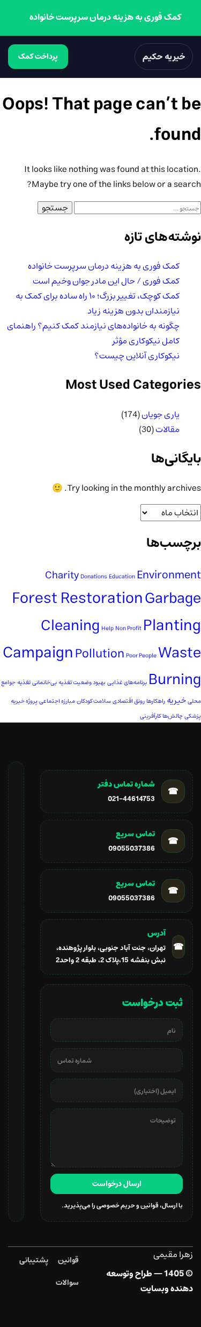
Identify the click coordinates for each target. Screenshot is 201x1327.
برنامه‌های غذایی (127, 682)
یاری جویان (161, 414)
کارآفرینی (150, 716)
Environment (169, 575)
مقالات (167, 429)
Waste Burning (174, 666)
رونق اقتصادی (129, 701)
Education (122, 577)
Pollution (99, 654)
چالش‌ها (172, 716)
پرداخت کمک (38, 56)
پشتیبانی (33, 1260)
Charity (62, 575)
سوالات (67, 1282)
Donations (93, 577)
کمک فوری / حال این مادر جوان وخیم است (106, 280)
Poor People (141, 656)
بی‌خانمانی (44, 682)
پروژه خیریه (24, 701)
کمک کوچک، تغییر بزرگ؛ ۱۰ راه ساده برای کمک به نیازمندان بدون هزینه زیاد (98, 303)
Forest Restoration (77, 598)
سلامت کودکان (94, 701)
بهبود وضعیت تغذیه (82, 682)
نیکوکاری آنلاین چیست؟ (137, 355)
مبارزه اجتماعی (57, 701)
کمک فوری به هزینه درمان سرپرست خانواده (104, 265)
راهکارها (155, 701)
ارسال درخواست (117, 1183)
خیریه (176, 700)
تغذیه (24, 682)
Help (107, 628)
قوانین (68, 1260)
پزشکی (192, 716)
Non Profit (128, 628)
